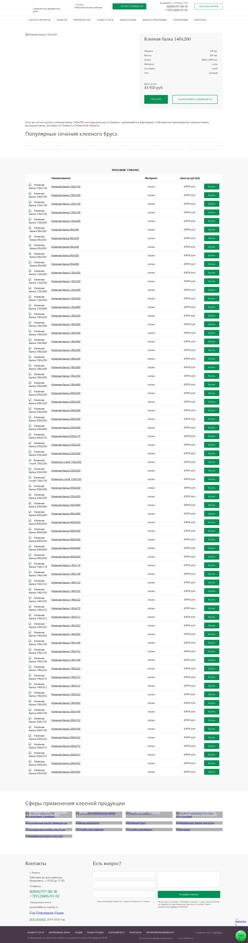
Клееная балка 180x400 (65, 384)
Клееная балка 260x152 (65, 720)
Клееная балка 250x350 (65, 470)
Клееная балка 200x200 (65, 393)
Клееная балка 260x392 (65, 771)
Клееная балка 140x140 (65, 573)
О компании (180, 20)
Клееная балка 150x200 (65, 221)
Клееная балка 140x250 (65, 315)
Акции (78, 932)
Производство (82, 20)
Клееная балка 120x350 (65, 298)
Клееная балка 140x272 (65, 608)
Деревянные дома (59, 932)
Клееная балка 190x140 (65, 642)
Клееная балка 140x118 (65, 565)
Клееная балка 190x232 (65, 668)
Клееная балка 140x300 (65, 324)
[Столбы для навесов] (99, 829)
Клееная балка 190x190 (65, 660)
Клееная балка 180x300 (65, 367)
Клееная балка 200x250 (65, 401)
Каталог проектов (39, 20)
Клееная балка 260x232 (65, 737)
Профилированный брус (160, 932)
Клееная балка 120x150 (65, 203)
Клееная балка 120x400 (65, 307)
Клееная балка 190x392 (65, 703)
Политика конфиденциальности (156, 938)
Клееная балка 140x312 (65, 616)
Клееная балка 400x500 (65, 530)
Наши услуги (105, 20)
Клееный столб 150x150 (66, 479)
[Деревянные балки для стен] (48, 836)
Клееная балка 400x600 (65, 548)
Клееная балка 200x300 (65, 410)
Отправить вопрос (189, 894)
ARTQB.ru (218, 932)
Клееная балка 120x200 (65, 272)
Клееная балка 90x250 (65, 238)
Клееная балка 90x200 (65, 229)
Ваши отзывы (128, 20)
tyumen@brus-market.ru (44, 907)
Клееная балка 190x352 (65, 694)
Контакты (200, 20)
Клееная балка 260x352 (65, 763)
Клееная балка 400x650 (65, 556)
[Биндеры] (199, 829)
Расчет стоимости (132, 6)
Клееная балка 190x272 (65, 677)
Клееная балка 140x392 (65, 634)
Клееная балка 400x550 (65, 539)
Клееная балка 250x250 (65, 444)
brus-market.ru (186, 938)
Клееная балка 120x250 (65, 281)
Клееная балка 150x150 (65, 212)
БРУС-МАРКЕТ (38, 919)
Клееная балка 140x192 (65, 591)
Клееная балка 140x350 (65, 332)
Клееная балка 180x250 (65, 358)
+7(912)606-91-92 (176, 10)
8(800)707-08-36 (177, 6)
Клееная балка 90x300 (65, 246)
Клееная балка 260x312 (65, 754)
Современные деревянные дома (46, 9)
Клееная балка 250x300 (65, 453)
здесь (173, 907)
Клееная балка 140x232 (65, 599)
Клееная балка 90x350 (65, 255)
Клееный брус (116, 932)
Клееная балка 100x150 (65, 186)
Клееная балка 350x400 (65, 505)
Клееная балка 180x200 (65, 350)
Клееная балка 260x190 (65, 728)
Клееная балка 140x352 (65, 625)
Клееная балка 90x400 (65, 264)
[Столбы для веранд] (149, 829)
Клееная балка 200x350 (65, 419)
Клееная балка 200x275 (65, 436)
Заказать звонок (209, 6)
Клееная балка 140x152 (65, 582)
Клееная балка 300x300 (65, 487)
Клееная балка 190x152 (65, 651)
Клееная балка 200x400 (65, 427)
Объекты (62, 20)
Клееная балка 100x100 (65, 195)
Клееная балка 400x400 (65, 513)
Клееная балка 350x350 (65, 496)
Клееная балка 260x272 (65, 746)
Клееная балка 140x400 (65, 341)
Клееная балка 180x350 (65, 376)
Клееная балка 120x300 (65, 289)
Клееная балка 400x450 (65, 522)
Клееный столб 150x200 (66, 462)
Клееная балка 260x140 (65, 711)
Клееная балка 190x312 (65, 685)
